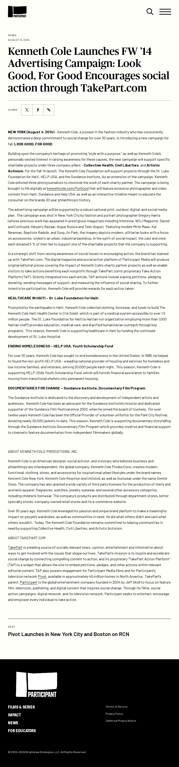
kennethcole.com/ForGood (68, 188)
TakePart (15, 547)
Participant (29, 582)
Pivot (42, 576)
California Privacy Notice (121, 720)
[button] (150, 11)
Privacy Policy (114, 713)
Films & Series (21, 707)
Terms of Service (116, 706)
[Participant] (17, 11)
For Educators (22, 731)
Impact (14, 715)
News (13, 723)
